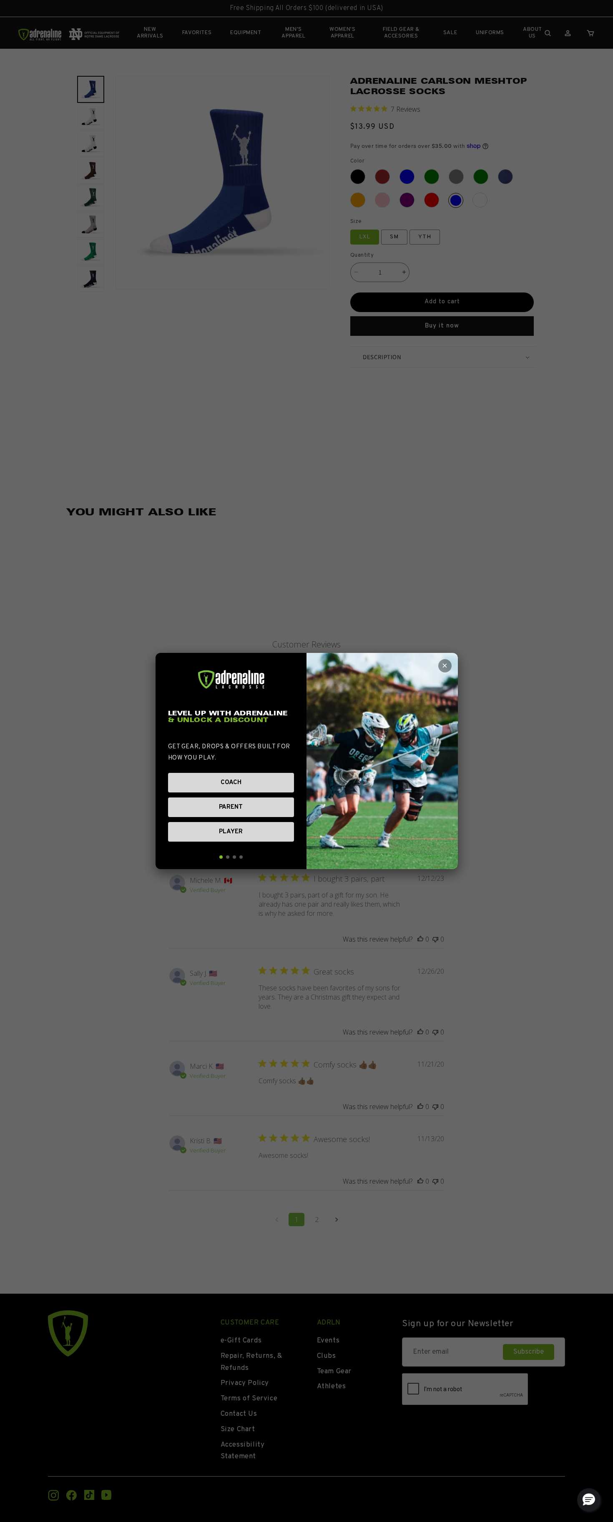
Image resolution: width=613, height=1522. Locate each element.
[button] (588, 1500)
